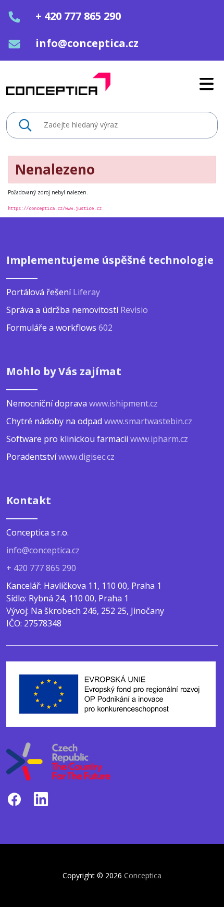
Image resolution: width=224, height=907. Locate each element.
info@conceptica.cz (87, 43)
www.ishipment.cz (123, 403)
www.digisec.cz (86, 456)
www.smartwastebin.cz (148, 421)
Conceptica (142, 875)
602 (105, 327)
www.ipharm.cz (159, 439)
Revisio (134, 310)
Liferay (86, 292)
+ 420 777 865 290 (78, 16)
